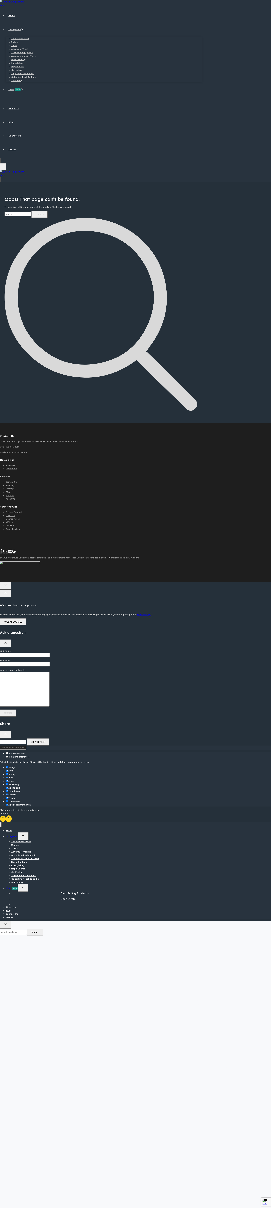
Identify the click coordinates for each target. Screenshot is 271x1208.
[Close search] (5, 925)
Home (11, 15)
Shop (11, 888)
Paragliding (17, 63)
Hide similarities (16, 753)
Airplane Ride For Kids (22, 73)
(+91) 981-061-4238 (9, 447)
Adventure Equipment (22, 52)
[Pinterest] (10, 552)
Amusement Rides (20, 38)
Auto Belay (16, 80)
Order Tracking (13, 529)
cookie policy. (144, 614)
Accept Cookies (13, 622)
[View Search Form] (0, 160)
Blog (11, 122)
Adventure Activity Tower (23, 56)
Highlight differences (19, 757)
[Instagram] (7, 552)
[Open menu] (3, 166)
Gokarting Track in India (23, 77)
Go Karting (16, 70)
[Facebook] (1, 552)
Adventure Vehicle (20, 49)
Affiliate (9, 522)
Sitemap (10, 488)
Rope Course (17, 66)
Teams (12, 149)
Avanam (135, 557)
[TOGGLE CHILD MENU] (23, 836)
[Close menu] (1, 824)
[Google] (14, 552)
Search (35, 932)
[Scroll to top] (3, 819)
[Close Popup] (5, 586)
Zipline (14, 42)
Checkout (10, 515)
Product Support (14, 512)
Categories (12, 836)
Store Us (10, 495)
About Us (13, 108)
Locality (10, 525)
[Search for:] (18, 214)
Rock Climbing (18, 59)
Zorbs (14, 45)
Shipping (10, 485)
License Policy (13, 519)
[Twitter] (4, 552)
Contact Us (14, 135)
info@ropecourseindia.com (13, 452)
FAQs (8, 492)
